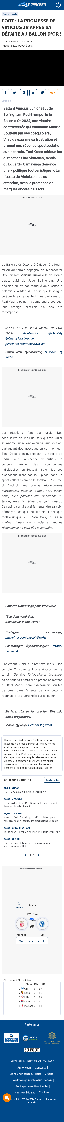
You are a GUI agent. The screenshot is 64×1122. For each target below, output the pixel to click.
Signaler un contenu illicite (25, 1073)
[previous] (25, 855)
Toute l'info (52, 779)
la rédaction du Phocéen (20, 41)
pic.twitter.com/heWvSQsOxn (25, 344)
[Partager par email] (33, 92)
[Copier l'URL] (42, 92)
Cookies (44, 1092)
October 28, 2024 (40, 725)
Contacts (40, 1067)
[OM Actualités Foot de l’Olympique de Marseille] (32, 5)
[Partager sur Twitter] (14, 92)
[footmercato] (31, 1038)
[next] (38, 855)
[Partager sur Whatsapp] (24, 92)
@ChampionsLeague (19, 338)
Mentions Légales (25, 1092)
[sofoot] (32, 1050)
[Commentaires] (7, 1097)
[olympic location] (11, 1038)
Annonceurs (24, 1067)
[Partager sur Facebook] (5, 92)
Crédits (49, 1073)
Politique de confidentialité (32, 1086)
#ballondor (30, 333)
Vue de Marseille (10, 14)
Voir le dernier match (32, 941)
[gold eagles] (52, 1038)
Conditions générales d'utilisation (32, 1080)
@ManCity (55, 333)
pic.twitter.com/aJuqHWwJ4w (25, 637)
